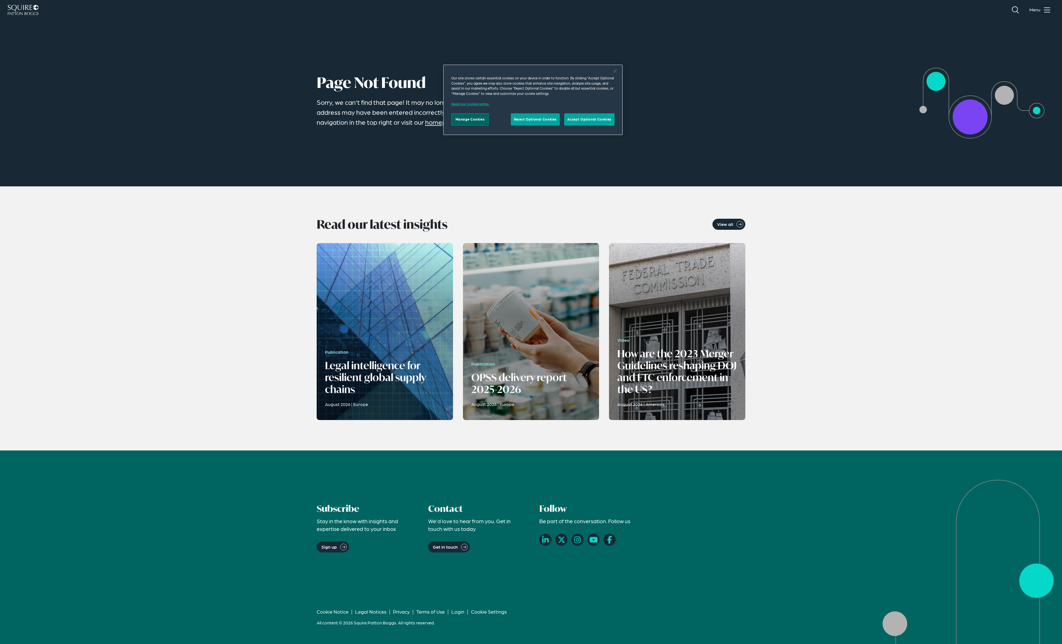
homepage (441, 122)
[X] (561, 540)
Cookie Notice (332, 611)
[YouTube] (593, 540)
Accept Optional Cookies (589, 119)
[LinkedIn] (545, 540)
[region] (533, 99)
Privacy (401, 611)
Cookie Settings (489, 611)
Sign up (329, 547)
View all (725, 224)
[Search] (1015, 9)
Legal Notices (370, 611)
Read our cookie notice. (470, 104)
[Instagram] (577, 540)
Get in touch (445, 547)
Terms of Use (430, 611)
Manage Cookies (470, 119)
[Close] (615, 71)
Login (457, 611)
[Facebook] (609, 540)
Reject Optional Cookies (535, 119)
